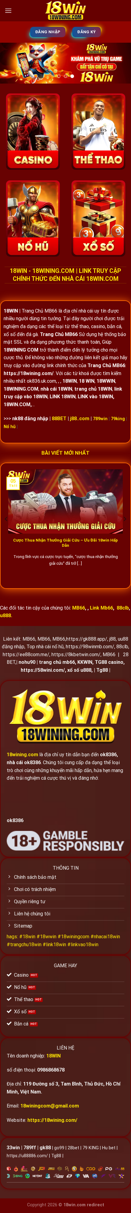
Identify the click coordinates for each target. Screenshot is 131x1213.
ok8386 (108, 754)
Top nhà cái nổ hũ (45, 646)
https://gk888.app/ (86, 639)
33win (13, 1147)
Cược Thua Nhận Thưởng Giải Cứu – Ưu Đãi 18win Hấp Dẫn (65, 543)
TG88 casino (109, 662)
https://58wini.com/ (43, 670)
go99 (59, 1147)
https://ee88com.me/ (26, 654)
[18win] (65, 10)
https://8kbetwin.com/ (76, 654)
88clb (123, 608)
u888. (6, 615)
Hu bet (108, 1147)
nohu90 (27, 662)
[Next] (125, 519)
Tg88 (102, 670)
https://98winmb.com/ (90, 646)
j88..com (79, 418)
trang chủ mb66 (57, 662)
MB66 (29, 639)
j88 (112, 639)
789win (100, 418)
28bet (73, 1147)
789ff (29, 1147)
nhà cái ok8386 (24, 762)
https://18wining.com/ (52, 1120)
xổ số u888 (79, 670)
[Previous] (6, 519)
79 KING (91, 1147)
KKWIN (84, 662)
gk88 (45, 1147)
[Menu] (8, 10)
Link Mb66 (101, 608)
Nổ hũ (10, 426)
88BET (59, 418)
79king (118, 418)
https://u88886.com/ (27, 1155)
